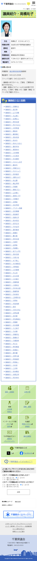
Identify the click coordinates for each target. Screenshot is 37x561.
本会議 (9, 409)
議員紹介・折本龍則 (12, 159)
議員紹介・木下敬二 (12, 260)
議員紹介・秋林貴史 (12, 371)
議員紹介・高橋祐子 (12, 337)
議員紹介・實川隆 (11, 236)
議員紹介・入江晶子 (12, 328)
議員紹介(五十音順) (17, 100)
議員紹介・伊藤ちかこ (12, 168)
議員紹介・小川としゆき (13, 162)
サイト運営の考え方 (18, 529)
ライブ (8, 424)
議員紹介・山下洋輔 (12, 112)
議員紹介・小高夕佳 (12, 257)
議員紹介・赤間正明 (12, 374)
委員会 (9, 412)
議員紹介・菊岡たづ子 (12, 196)
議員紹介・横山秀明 (12, 183)
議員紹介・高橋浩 (11, 233)
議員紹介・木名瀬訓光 (12, 263)
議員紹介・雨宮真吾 (12, 174)
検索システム (26, 424)
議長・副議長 (9, 392)
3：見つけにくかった (11, 486)
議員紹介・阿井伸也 (12, 377)
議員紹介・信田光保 (12, 239)
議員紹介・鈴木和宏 (12, 220)
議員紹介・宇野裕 (11, 300)
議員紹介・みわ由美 (12, 276)
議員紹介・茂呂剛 (11, 316)
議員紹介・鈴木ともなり (13, 143)
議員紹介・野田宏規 (12, 122)
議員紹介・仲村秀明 (12, 205)
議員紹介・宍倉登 (11, 242)
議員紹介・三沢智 (11, 368)
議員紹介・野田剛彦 (12, 347)
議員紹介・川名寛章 (12, 270)
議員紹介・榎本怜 (11, 165)
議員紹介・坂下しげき (12, 251)
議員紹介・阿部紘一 (12, 362)
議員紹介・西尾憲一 (12, 248)
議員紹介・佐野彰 (11, 245)
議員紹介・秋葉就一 (12, 350)
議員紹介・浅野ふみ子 (12, 177)
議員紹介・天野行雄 (12, 356)
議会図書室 (27, 436)
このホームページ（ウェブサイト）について (18, 524)
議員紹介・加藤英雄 (12, 282)
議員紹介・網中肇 (11, 353)
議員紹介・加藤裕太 (12, 106)
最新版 (9, 439)
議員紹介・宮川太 (11, 344)
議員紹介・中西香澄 (12, 128)
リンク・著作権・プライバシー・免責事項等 (18, 526)
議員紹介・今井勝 (11, 331)
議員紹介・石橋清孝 (12, 340)
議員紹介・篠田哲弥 (12, 146)
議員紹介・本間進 (11, 202)
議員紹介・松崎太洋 (12, 217)
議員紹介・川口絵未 (12, 156)
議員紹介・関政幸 (11, 131)
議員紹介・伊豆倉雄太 (12, 319)
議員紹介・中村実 (11, 365)
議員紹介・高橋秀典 (12, 291)
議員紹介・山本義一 (12, 193)
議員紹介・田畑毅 (11, 186)
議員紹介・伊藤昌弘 (12, 334)
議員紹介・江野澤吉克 (12, 297)
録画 (8, 426)
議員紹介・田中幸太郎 (12, 288)
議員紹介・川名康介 (12, 279)
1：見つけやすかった (11, 485)
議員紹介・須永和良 (12, 137)
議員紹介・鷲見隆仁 (12, 134)
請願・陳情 (27, 407)
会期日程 (27, 392)
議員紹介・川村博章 (12, 153)
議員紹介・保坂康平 (12, 214)
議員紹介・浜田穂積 (12, 211)
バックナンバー (9, 441)
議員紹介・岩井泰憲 (12, 325)
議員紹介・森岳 (10, 307)
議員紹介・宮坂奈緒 (12, 303)
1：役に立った (9, 478)
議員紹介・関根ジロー (12, 189)
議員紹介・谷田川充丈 (12, 310)
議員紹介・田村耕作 (12, 294)
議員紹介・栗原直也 (12, 149)
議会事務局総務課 (15, 71)
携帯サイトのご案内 (18, 531)
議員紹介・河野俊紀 (12, 267)
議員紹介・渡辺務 (11, 109)
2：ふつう (21, 478)
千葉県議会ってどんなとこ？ (21, 461)
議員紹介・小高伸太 (12, 285)
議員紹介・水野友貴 (12, 313)
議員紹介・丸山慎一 (12, 116)
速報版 (27, 426)
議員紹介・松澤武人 (12, 119)
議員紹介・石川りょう (12, 171)
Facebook (28, 453)
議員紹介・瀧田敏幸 (12, 230)
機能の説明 (18, 501)
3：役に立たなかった (11, 479)
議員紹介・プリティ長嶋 (13, 208)
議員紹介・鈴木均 (11, 140)
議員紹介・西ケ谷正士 (12, 125)
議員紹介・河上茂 (11, 273)
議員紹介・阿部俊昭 (12, 359)
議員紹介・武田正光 (12, 223)
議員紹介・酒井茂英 (12, 254)
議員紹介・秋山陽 (11, 180)
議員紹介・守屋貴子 (12, 199)
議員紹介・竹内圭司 (12, 226)
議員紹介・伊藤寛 (11, 322)
